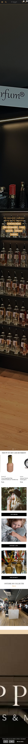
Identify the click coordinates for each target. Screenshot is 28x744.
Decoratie (9, 231)
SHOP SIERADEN (14, 514)
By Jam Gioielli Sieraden (14, 223)
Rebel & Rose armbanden (10, 227)
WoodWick (14, 234)
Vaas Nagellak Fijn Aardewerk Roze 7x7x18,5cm (9, 478)
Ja (5, 741)
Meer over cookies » (20, 741)
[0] (25, 2)
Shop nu (14, 586)
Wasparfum (18, 231)
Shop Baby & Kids (14, 545)
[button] (2, 2)
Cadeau (22, 227)
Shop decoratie (14, 577)
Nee (11, 741)
